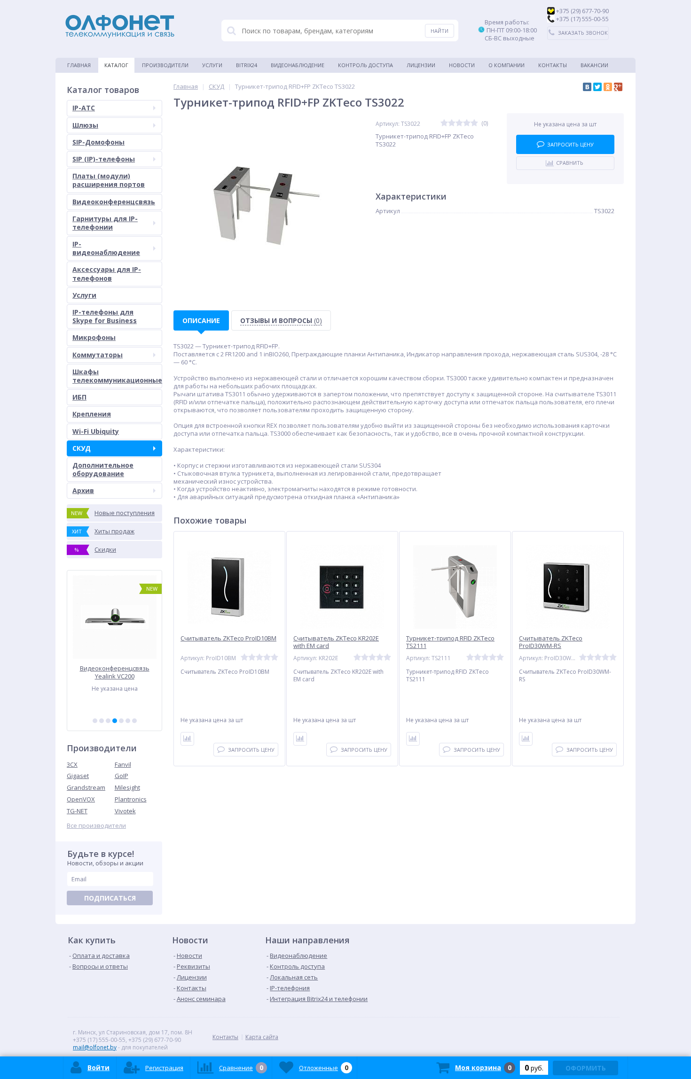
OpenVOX (81, 799)
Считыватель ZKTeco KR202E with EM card (336, 642)
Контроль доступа (365, 65)
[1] (95, 720)
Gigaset (78, 775)
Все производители (96, 826)
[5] (121, 720)
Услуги (212, 65)
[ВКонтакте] (587, 87)
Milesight (127, 787)
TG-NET (77, 811)
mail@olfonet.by (95, 1047)
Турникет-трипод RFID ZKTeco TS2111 (450, 642)
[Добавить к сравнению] (187, 739)
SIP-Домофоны (98, 142)
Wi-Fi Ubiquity (95, 431)
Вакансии (594, 65)
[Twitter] (597, 87)
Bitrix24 (246, 65)
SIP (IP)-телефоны (103, 158)
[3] (108, 720)
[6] (128, 720)
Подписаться (110, 898)
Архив (83, 490)
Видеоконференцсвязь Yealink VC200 (114, 672)
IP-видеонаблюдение (106, 248)
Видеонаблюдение (297, 65)
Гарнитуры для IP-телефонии (105, 222)
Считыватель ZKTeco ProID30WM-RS (550, 642)
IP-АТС (83, 107)
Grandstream (86, 787)
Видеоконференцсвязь (113, 201)
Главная (79, 65)
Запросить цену (570, 144)
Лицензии (421, 65)
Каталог (116, 65)
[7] (134, 720)
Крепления (91, 413)
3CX (72, 764)
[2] (101, 720)
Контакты (552, 65)
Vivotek (125, 811)
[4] (114, 720)
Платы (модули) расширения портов (108, 180)
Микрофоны (94, 337)
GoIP (121, 775)
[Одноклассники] (608, 87)
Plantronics (131, 799)
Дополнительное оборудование (102, 469)
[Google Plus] (618, 87)
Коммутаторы (97, 354)
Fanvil (123, 764)
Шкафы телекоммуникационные (117, 376)
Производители (165, 65)
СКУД (81, 448)
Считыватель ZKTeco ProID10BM (228, 638)
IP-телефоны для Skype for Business (104, 316)
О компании (506, 65)
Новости (462, 65)
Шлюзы (85, 125)
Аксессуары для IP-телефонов (106, 273)
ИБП (79, 397)
